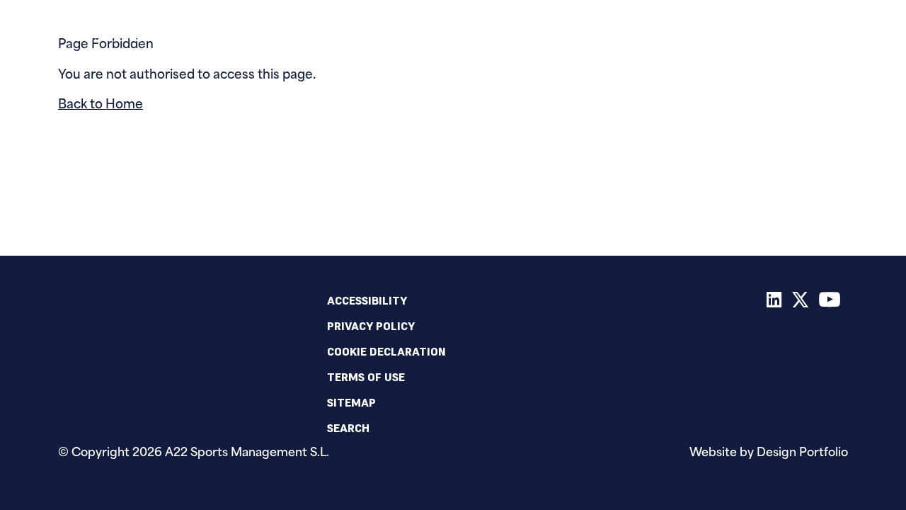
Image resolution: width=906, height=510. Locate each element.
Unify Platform (350, 31)
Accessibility (367, 300)
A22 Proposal (271, 31)
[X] (800, 302)
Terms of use (366, 377)
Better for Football (438, 31)
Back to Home (100, 105)
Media (780, 32)
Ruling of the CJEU (542, 31)
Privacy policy (371, 326)
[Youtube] (830, 302)
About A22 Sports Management (665, 31)
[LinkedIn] (774, 302)
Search (348, 428)
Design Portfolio (802, 453)
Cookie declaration (386, 351)
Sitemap (351, 402)
